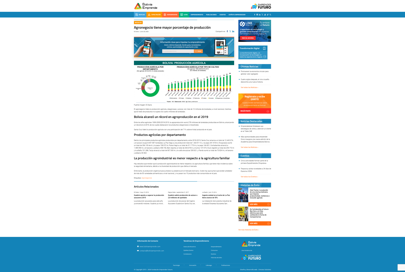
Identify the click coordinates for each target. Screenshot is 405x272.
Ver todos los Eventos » (249, 177)
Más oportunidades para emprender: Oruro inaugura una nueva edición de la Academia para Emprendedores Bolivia (255, 139)
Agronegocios (147, 178)
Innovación (192, 265)
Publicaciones (211, 14)
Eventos (223, 14)
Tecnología (176, 265)
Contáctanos (188, 254)
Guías (186, 14)
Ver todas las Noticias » (249, 87)
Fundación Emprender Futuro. (162, 270)
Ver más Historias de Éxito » (248, 230)
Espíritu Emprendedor (237, 14)
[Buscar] (270, 14)
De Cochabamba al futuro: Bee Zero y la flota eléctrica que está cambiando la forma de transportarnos (259, 213)
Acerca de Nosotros (190, 247)
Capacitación (156, 14)
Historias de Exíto (216, 258)
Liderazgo (209, 265)
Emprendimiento (197, 14)
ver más (253, 204)
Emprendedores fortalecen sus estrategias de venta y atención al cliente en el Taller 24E (256, 128)
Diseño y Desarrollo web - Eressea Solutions (255, 270)
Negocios (138, 22)
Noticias (142, 14)
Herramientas (172, 14)
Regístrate (245, 110)
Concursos (214, 250)
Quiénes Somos (188, 250)
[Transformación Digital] (252, 52)
